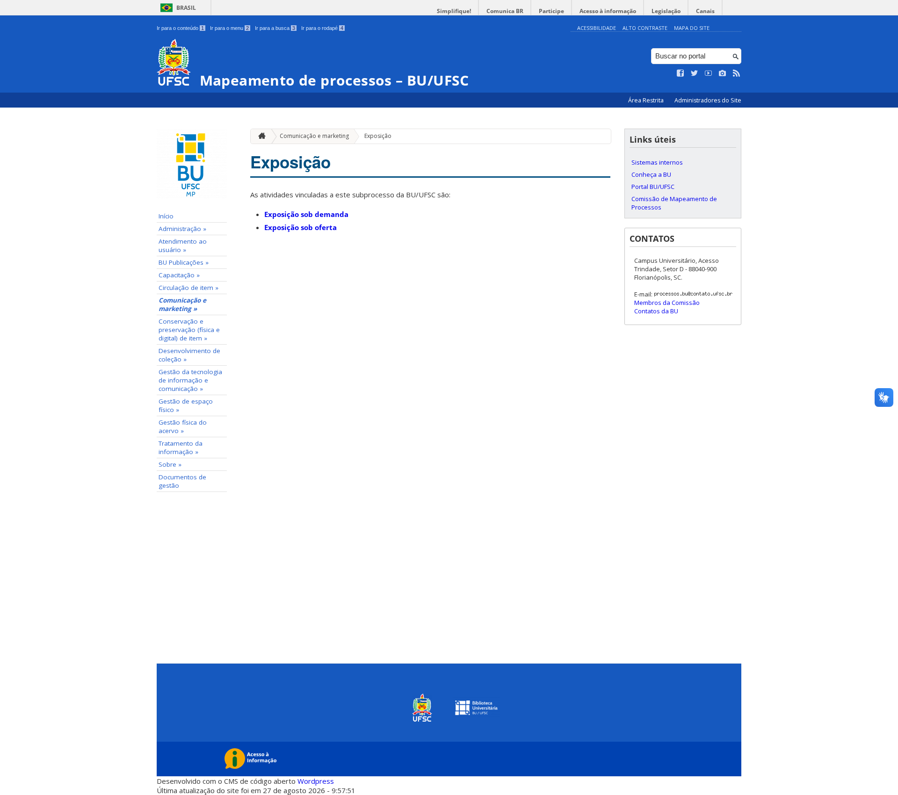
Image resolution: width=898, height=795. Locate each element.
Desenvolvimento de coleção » (189, 355)
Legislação (666, 11)
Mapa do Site (692, 27)
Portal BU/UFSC (652, 186)
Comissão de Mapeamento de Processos (674, 203)
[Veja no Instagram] (722, 73)
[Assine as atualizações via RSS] (736, 73)
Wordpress (315, 781)
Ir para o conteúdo (180, 28)
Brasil (186, 8)
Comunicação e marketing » (182, 304)
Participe (551, 11)
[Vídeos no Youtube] (708, 73)
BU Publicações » (184, 262)
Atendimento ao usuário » (183, 245)
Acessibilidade (596, 27)
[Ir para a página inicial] (259, 136)
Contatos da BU (656, 311)
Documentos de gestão (182, 481)
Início (166, 216)
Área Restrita (646, 100)
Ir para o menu (229, 28)
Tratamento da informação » (181, 447)
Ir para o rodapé (322, 28)
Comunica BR (504, 11)
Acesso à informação (607, 11)
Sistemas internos (657, 162)
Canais (705, 11)
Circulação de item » (188, 287)
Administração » (182, 228)
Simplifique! (454, 11)
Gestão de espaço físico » (186, 405)
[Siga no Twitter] (694, 73)
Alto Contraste (645, 27)
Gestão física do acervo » (183, 426)
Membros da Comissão (667, 302)
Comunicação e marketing (314, 136)
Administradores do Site (707, 100)
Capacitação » (179, 275)
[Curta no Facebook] (680, 73)
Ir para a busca (275, 28)
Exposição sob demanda (306, 214)
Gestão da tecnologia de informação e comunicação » (190, 380)
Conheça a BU (651, 174)
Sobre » (170, 464)
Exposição (377, 136)
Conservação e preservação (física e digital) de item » (189, 329)
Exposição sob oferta (300, 227)
